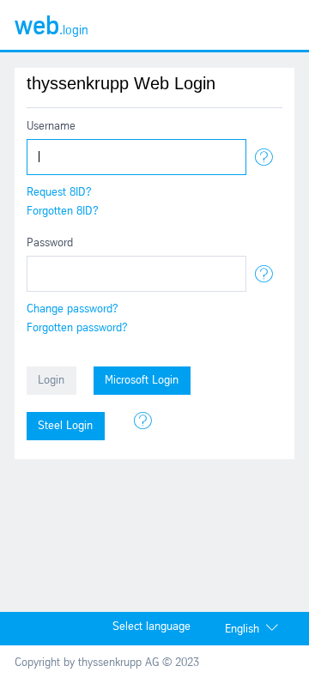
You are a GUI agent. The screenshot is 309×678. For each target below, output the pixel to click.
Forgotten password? (77, 328)
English (242, 629)
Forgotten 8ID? (63, 211)
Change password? (72, 309)
